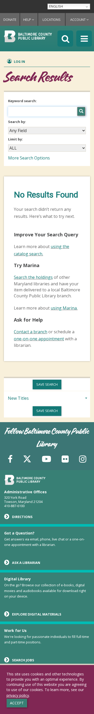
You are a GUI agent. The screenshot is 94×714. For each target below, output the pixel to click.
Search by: (17, 121)
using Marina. (64, 308)
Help (27, 19)
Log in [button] (19, 61)
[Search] (81, 111)
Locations (52, 19)
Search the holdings (33, 277)
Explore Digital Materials (36, 614)
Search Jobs (23, 660)
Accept (17, 702)
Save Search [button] (47, 384)
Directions (22, 516)
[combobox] (47, 130)
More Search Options (29, 158)
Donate (9, 19)
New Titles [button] (18, 398)
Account (78, 19)
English (56, 6)
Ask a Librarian (26, 562)
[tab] (47, 397)
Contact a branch (30, 332)
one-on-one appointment (39, 339)
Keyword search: (23, 101)
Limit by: (16, 139)
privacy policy (18, 695)
